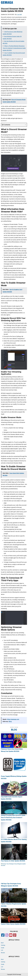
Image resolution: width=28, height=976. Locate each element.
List (2, 950)
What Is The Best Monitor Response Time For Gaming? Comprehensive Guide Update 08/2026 (14, 48)
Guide (2, 947)
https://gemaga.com (13, 719)
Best (2, 942)
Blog (10, 721)
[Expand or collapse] (25, 125)
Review (3, 952)
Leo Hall (19, 14)
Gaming (3, 945)
